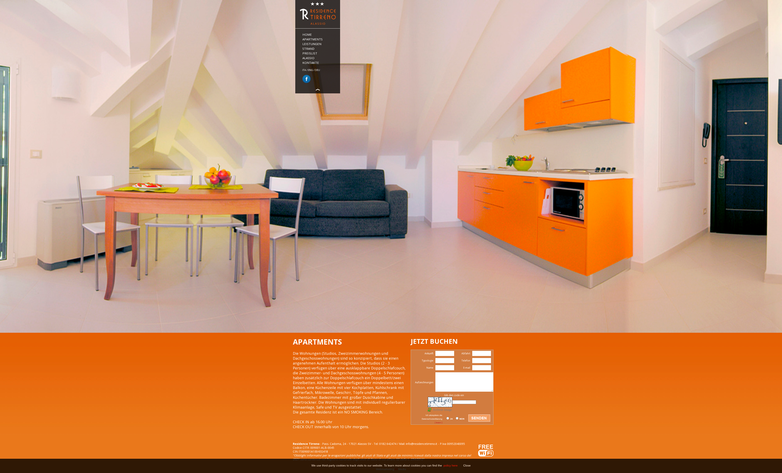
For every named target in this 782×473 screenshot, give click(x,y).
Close (467, 465)
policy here (451, 465)
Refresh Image (442, 409)
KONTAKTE (310, 63)
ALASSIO (308, 58)
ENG (310, 70)
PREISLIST (309, 53)
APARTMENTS (312, 39)
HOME (307, 34)
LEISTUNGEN (311, 44)
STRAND (308, 48)
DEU (317, 70)
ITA (304, 70)
